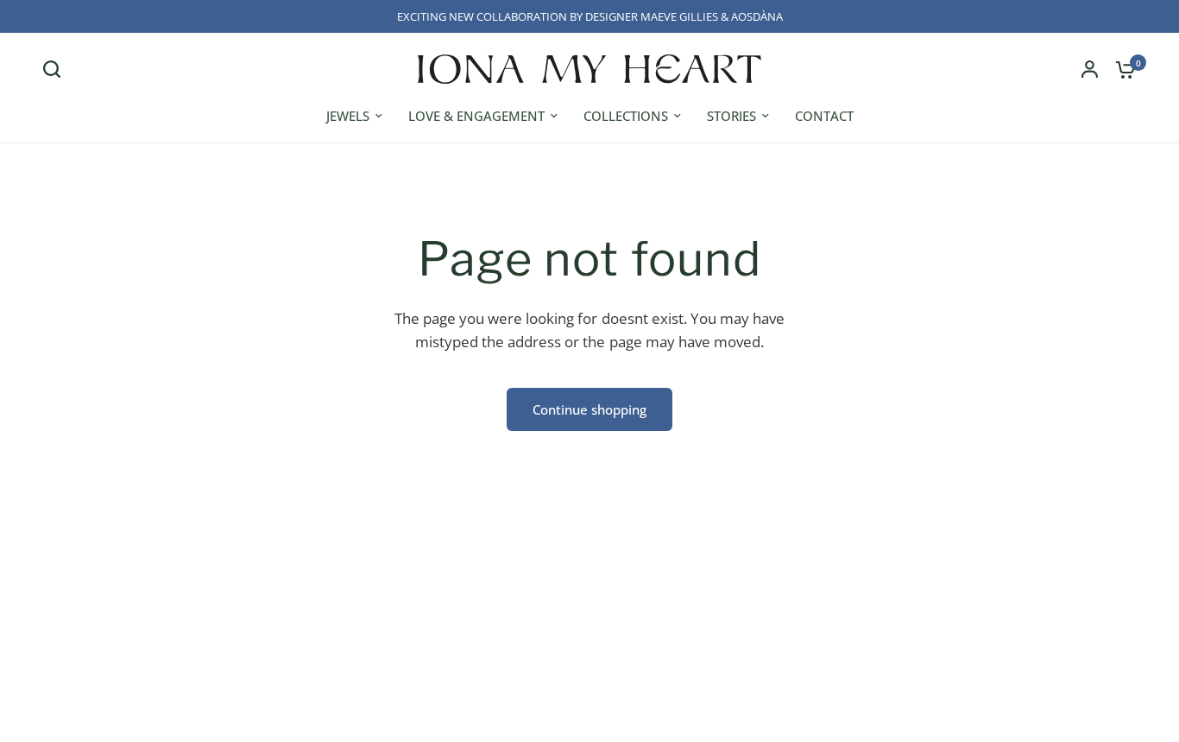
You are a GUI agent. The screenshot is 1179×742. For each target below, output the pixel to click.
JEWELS (347, 115)
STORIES (731, 115)
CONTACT (824, 115)
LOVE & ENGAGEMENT (476, 115)
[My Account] (1089, 69)
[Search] (56, 69)
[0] (1121, 69)
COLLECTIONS (625, 115)
